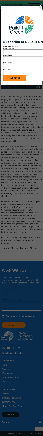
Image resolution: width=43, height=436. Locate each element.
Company (7, 69)
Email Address (9, 48)
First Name (8, 55)
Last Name (8, 62)
